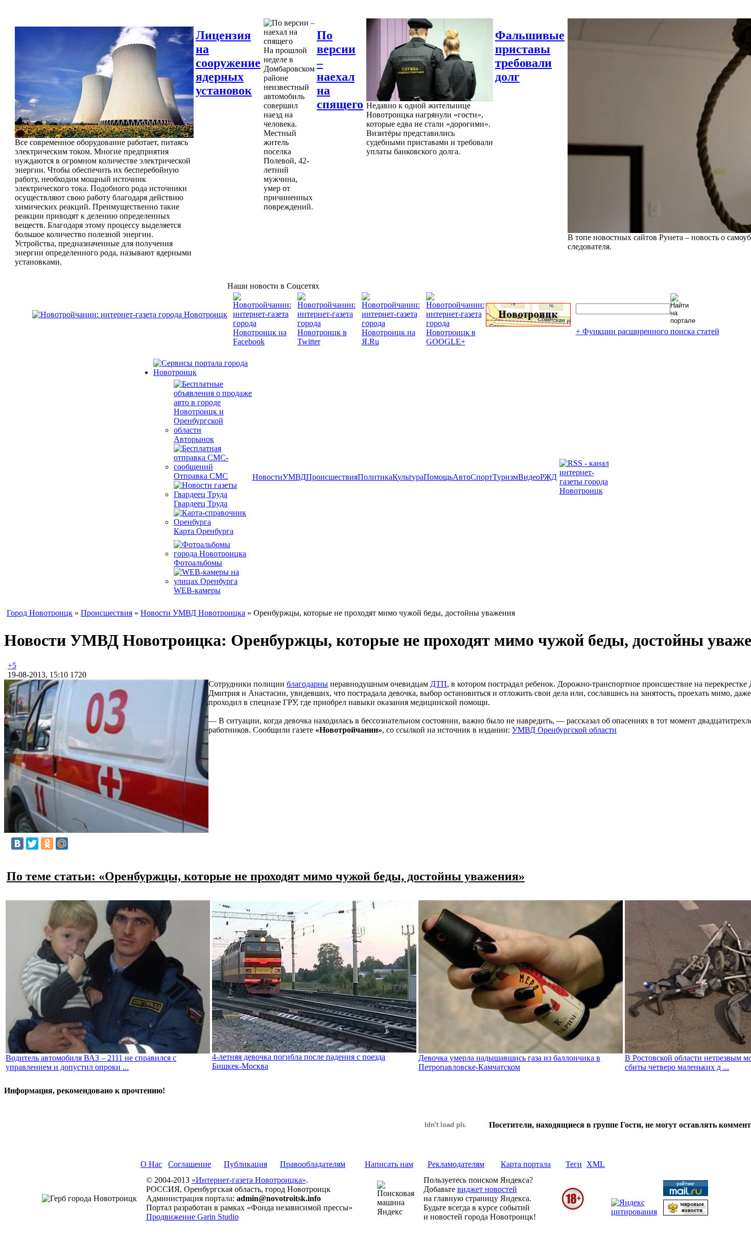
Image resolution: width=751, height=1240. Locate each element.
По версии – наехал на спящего (340, 70)
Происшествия (332, 477)
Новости (267, 477)
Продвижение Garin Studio (192, 1216)
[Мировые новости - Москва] (685, 1212)
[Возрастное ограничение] (572, 1208)
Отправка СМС (201, 476)
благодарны (307, 684)
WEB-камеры (197, 590)
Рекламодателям (456, 1164)
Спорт (481, 477)
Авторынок (194, 439)
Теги (574, 1164)
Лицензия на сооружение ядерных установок (228, 63)
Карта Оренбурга (203, 531)
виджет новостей (487, 1189)
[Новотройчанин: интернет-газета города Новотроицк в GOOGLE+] (455, 341)
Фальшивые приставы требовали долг (530, 56)
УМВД (294, 477)
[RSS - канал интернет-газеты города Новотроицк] (587, 490)
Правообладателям (312, 1164)
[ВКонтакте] (17, 843)
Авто (462, 477)
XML (595, 1164)
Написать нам (389, 1164)
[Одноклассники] (47, 843)
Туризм (505, 477)
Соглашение (189, 1164)
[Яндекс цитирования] (634, 1211)
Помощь (438, 477)
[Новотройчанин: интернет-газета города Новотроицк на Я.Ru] (391, 341)
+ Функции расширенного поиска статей (647, 331)
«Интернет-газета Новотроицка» (249, 1180)
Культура (408, 477)
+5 (12, 665)
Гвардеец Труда (200, 503)
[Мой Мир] (62, 843)
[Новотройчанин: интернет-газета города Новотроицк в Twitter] (326, 341)
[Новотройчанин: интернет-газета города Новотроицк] (129, 314)
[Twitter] (32, 843)
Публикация (245, 1164)
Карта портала (526, 1164)
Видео (529, 477)
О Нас (151, 1164)
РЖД (548, 477)
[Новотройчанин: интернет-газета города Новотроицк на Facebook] (262, 341)
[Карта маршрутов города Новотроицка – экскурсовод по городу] (528, 323)
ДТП (438, 684)
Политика (375, 477)
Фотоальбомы (198, 562)
